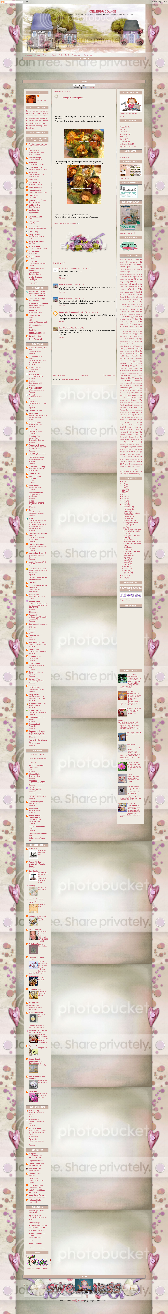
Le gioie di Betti (35, 1173)
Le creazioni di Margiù (37, 553)
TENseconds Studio (36, 325)
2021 (124, 486)
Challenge (123, 304)
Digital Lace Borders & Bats (42, 852)
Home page (28, 55)
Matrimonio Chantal (35, 184)
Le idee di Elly (34, 205)
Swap (128, 449)
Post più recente (59, 375)
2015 (124, 498)
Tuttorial (125, 464)
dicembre (127, 507)
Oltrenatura (33, 612)
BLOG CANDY (131, 675)
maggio (127, 564)
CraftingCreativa (35, 422)
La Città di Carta (35, 190)
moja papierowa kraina (37, 916)
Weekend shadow (132, 474)
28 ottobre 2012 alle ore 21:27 (80, 269)
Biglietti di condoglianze (130, 277)
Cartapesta (135, 299)
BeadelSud (33, 163)
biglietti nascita (125, 279)
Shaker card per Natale (36, 681)
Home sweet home (35, 1187)
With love (32, 674)
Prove (137, 422)
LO (121, 385)
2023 (124, 484)
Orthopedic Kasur (35, 776)
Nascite (136, 395)
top (128, 454)
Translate (91, 88)
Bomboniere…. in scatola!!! (38, 712)
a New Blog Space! (35, 312)
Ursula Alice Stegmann (68, 312)
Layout (127, 383)
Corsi (45, 55)
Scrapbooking (133, 437)
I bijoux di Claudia (36, 1160)
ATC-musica (130, 803)
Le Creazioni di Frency (37, 200)
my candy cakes (35, 1216)
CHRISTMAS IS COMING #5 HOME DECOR (37, 448)
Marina (67, 223)
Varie (129, 466)
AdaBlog (32, 381)
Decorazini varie (136, 324)
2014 (124, 501)
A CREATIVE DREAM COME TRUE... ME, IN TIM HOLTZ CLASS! (43, 936)
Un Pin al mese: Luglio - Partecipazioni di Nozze (37, 734)
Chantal (133, 304)
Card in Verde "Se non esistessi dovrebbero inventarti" (36, 460)
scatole (135, 432)
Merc (30, 214)
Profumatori (126, 422)
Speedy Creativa (35, 710)
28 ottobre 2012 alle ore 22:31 (74, 284)
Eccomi (31, 258)
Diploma (139, 331)
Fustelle (131, 358)
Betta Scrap (33, 402)
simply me (33, 310)
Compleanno (133, 309)
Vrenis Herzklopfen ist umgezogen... (36, 282)
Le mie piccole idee (36, 1164)
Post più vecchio (109, 375)
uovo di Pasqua (135, 464)
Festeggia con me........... (131, 745)
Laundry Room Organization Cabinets (36, 439)
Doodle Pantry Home (37, 826)
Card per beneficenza (134, 297)
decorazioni (123, 329)
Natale (128, 397)
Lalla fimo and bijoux (37, 1190)
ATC (130, 264)
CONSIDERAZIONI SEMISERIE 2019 (35, 1156)
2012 (124, 505)
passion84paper (35, 929)
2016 (124, 496)
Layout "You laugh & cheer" (38, 644)
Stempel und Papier (36, 1026)
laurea (121, 383)
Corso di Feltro (128, 549)
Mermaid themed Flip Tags (38, 169)
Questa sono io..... (36, 633)
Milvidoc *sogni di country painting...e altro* (36, 901)
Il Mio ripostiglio (35, 187)
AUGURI (129, 775)
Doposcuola (123, 339)
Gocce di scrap (34, 182)
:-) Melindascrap (35, 367)
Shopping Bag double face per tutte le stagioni (38, 416)
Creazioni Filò (34, 436)
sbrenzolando (34, 649)
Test (30, 769)
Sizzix (121, 442)
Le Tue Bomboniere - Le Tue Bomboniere (38, 579)
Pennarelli (135, 412)
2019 (124, 490)
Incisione (124, 373)
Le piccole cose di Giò (37, 562)
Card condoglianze (126, 292)
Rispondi (62, 278)
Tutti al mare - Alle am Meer (38, 192)
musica (121, 395)
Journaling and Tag (35, 424)
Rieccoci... (32, 726)
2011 (124, 575)
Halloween (123, 371)
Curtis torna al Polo (35, 397)
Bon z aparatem (41, 919)
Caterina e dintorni (36, 411)
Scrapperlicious (35, 989)
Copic (121, 316)
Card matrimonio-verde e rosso (132, 544)
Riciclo (129, 430)
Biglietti (139, 274)
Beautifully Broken (35, 790)
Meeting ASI (136, 388)
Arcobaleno (123, 264)
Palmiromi (33, 615)
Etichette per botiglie (125, 343)
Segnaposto (124, 439)
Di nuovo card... (34, 369)
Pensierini (129, 691)
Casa (121, 302)
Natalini (137, 397)
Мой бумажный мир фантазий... (37, 1077)
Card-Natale (127, 547)
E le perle (32, 1154)
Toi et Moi (32, 224)
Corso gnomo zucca (130, 523)
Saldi (137, 429)
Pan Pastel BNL (35, 315)
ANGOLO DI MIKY (35, 388)
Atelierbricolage (102, 11)
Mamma (136, 385)
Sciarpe (122, 434)
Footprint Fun (42, 1048)
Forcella (134, 356)
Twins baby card (34, 821)
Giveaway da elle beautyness (34, 495)
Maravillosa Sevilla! (35, 487)
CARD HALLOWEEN (36, 376)
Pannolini (134, 407)
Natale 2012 (33, 1202)
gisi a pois (33, 179)
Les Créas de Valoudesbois (34, 211)
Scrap (128, 434)
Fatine (138, 346)
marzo (126, 568)
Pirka (121, 415)
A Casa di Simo (35, 1128)
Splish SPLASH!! (34, 744)
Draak (31, 317)
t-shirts (128, 451)
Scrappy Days (34, 1002)
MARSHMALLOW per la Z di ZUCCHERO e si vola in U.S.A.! (43, 877)
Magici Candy (34, 594)
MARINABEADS (35, 1168)
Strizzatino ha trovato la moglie (131, 536)
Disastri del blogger (130, 334)
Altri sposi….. (33, 243)
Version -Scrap (130, 469)
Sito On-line (88, 55)
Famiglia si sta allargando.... (129, 517)
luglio (126, 560)
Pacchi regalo (125, 405)
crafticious (33, 849)
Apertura (133, 262)
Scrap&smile (34, 251)
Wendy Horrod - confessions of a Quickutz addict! (35, 817)
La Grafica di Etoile (36, 544)
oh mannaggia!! (34, 1170)
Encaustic (135, 341)
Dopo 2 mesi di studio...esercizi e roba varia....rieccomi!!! (36, 153)
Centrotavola (133, 302)
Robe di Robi (34, 636)
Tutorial (53, 55)
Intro (30, 327)
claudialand (33, 414)
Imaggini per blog (136, 370)
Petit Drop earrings (35, 1165)
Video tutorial (64, 55)
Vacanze (122, 466)
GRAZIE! (32, 564)
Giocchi (137, 361)
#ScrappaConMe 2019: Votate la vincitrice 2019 (37, 697)
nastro (121, 397)
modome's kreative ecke (38, 227)
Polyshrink (138, 415)
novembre (127, 509)
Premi (122, 420)
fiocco (127, 353)
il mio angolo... (35, 485)
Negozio (133, 400)
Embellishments (124, 341)
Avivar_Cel (33, 1139)
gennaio (127, 573)
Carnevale (125, 299)
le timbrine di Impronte (37, 569)
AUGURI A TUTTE (132, 763)
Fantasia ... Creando (36, 445)
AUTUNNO (32, 628)
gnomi (130, 366)
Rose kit (31, 638)
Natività (122, 400)
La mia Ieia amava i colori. (37, 1197)
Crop (136, 319)
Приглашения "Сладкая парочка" (42, 1095)
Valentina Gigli (34, 1223)
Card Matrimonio (34, 207)
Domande (136, 336)
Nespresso (123, 402)
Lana (137, 378)
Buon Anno (123, 286)
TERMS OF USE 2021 (36, 783)
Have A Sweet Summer (36, 468)
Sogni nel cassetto (132, 442)
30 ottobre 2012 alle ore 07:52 (73, 328)
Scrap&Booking (35, 336)
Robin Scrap (33, 232)
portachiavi (126, 417)
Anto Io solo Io (34, 149)
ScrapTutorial (34, 695)
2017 (124, 494)
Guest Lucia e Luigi (35, 383)
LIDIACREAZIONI (35, 217)
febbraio (127, 570)
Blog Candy (124, 281)
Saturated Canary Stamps (37, 797)
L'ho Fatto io (33, 583)
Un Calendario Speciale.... (37, 146)
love (127, 385)
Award (122, 269)
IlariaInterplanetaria (36, 1211)
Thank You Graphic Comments (37, 1269)
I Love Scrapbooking (37, 467)
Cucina (122, 321)
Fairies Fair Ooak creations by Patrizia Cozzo (37, 864)
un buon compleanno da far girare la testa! (38, 572)
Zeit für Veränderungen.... (37, 1028)
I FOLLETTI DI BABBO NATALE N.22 (36, 538)
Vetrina (128, 471)
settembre (128, 556)
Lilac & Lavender (35, 788)
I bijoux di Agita (35, 1200)
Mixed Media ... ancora (36, 164)
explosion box (138, 343)
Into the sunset (34, 300)
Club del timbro (133, 307)
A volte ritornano (34, 705)
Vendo (37, 55)
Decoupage (126, 331)
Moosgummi (135, 393)
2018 (124, 492)
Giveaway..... (124, 363)
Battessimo (130, 274)
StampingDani (34, 724)
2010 (124, 577)
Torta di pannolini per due (132, 541)
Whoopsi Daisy (34, 774)
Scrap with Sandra (36, 672)
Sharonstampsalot (36, 1012)
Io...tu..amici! (33, 253)
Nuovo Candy (135, 402)
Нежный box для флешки (42, 1081)
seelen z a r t (34, 1006)
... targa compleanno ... (36, 390)
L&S (30, 320)
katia (61, 284)
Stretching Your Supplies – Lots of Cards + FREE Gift (38, 294)
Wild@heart (33, 809)
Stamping (123, 447)
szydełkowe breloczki (42, 979)
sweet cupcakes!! (35, 1243)
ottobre (126, 511)
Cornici (127, 317)
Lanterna (137, 380)
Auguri (134, 267)
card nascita (131, 294)
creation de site (125, 157)
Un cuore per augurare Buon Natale (36, 556)
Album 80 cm (33, 658)
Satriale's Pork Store (37, 643)
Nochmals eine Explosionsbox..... (35, 273)
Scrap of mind (34, 246)
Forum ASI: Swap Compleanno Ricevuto (36, 689)
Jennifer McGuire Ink (37, 292)
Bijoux (136, 279)
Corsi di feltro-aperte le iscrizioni (131, 552)
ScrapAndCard (34, 679)
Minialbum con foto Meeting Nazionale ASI (38, 618)
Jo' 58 (31, 510)
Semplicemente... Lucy (37, 703)
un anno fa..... (33, 719)
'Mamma (122, 259)
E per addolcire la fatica (131, 531)
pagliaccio (137, 405)
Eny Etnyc (33, 173)
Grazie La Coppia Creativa (38, 248)
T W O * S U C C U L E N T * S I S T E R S (38, 1032)
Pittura (128, 415)
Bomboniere (134, 284)
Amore (136, 259)
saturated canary (35, 795)
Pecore (127, 412)
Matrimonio (124, 388)
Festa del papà (133, 348)
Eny (60, 328)
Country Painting (125, 319)
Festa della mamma (126, 351)
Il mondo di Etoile (36, 492)
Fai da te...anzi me (127, 346)
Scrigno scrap (34, 256)
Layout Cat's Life (34, 589)
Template (136, 451)
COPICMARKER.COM (37, 333)
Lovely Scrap (34, 222)
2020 (124, 488)
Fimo (121, 353)
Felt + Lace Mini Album (42, 888)
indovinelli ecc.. (134, 373)
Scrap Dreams (34, 235)
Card (131, 289)
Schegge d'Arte (34, 656)
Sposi (137, 444)
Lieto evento (136, 383)
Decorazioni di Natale (36, 159)
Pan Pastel (123, 407)
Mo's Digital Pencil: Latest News (36, 766)
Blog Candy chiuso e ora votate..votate (133, 733)
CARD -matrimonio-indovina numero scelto (133, 788)
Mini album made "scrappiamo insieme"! (36, 513)
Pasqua (122, 410)
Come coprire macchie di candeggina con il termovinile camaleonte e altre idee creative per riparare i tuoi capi (37, 524)
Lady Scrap (33, 195)
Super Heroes (33, 1213)
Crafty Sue (33, 429)
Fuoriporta (123, 358)
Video (121, 474)
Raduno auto (135, 424)
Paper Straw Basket (35, 431)
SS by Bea (33, 261)
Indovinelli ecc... (126, 375)
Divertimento (124, 336)
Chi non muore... (34, 202)
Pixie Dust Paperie (36, 802)
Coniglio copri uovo (134, 314)
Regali (122, 427)
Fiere (137, 351)
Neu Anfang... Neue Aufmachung (35, 1008)
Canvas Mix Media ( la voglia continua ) (36, 175)
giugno (126, 562)
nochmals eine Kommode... (38, 229)
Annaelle (32, 395)
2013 (124, 503)
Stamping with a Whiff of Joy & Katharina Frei (38, 304)
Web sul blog (34, 1111)
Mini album (132, 390)
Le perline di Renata (36, 1195)
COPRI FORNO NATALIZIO (38, 651)
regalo (130, 427)
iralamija (32, 886)
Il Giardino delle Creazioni (35, 477)
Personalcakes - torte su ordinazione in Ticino (38, 1226)
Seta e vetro (135, 439)
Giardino (130, 361)
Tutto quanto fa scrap (37, 731)
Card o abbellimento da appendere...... (131, 514)
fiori (132, 353)
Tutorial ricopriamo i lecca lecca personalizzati (37, 361)
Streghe (131, 447)
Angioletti (32, 1175)
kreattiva (32, 519)
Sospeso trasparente (126, 444)
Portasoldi (136, 417)
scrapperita (33, 686)
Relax (31, 219)
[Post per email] (78, 223)
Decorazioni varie (135, 329)
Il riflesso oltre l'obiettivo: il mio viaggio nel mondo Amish (37, 1132)
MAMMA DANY (34, 601)
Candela (122, 289)
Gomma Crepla (132, 368)
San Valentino (124, 432)
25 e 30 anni (127, 533)
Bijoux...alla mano (36, 1185)
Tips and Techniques (37, 1046)
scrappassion (34, 976)
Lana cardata (125, 380)
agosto (126, 558)
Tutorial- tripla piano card (132, 529)
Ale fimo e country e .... (38, 144)
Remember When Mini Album (42, 993)
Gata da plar (33, 871)
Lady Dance (33, 1192)
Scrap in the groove (36, 242)
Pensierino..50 (34, 1119)
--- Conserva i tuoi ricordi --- (35, 358)
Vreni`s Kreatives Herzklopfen (35, 278)
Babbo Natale (131, 269)
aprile (126, 566)
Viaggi (137, 471)
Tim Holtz (32, 330)
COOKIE (32, 480)
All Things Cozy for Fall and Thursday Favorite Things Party (43, 1038)
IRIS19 (31, 501)
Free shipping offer (35, 810)
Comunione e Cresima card (129, 312)
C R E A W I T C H (35, 167)
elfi (139, 339)
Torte (121, 459)
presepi (139, 420)
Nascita (128, 395)
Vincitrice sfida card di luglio (38, 322)
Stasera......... (123, 720)
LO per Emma (128, 539)
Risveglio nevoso (129, 520)
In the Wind (32, 868)
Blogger (41, 1248)
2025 (124, 481)
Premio (131, 420)
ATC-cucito (127, 527)
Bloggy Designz (78, 1301)
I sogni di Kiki (34, 473)
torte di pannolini (126, 461)
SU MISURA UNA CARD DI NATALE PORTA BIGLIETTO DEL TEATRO (38, 605)
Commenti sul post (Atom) (70, 380)
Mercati (122, 390)
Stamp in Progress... (37, 717)
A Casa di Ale (34, 374)
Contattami (76, 55)
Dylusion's (132, 339)
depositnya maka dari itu (37, 596)
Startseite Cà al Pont (36, 1230)
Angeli (122, 262)
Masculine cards (41, 1015)
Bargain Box (33, 804)
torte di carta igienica (132, 459)
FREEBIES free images (37, 781)
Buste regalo (134, 286)
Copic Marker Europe (37, 298)
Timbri (122, 454)
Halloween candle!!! (35, 352)
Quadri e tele (124, 424)
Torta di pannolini (132, 456)
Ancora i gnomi (128, 525)
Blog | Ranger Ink (35, 339)
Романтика (33, 1092)
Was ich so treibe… (35, 307)
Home (31, 828)
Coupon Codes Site (126, 600)
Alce (129, 259)
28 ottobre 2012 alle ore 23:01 (88, 312)
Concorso (123, 314)
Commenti (122, 309)
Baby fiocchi (132, 272)
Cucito (131, 321)
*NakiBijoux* (33, 1178)
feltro (121, 348)
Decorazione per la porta (130, 326)
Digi (134, 331)
